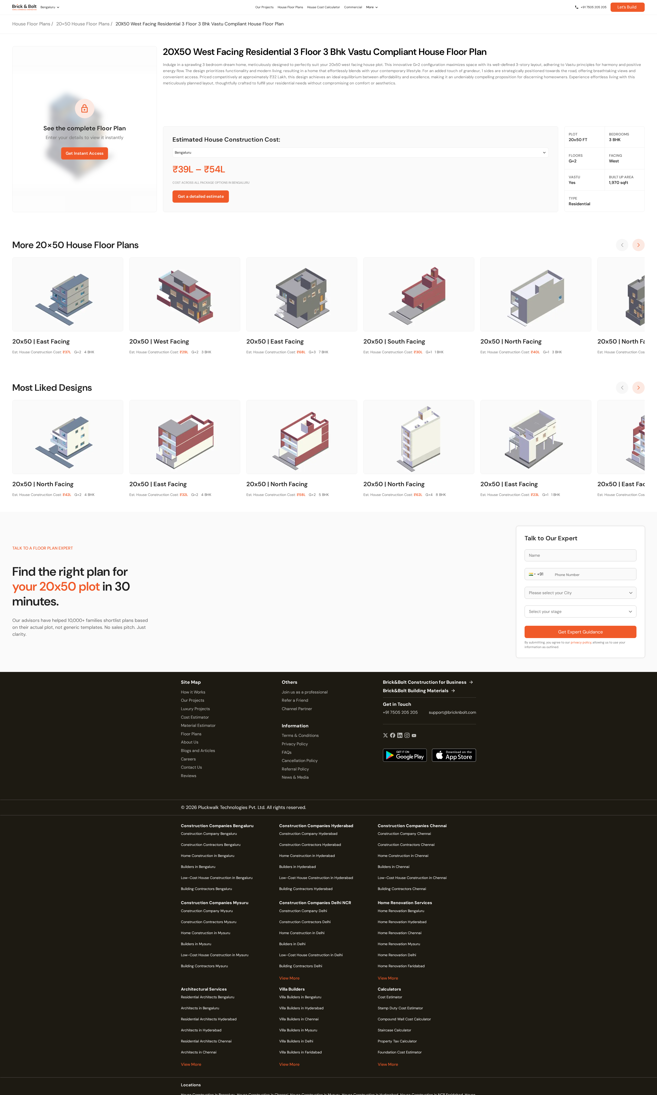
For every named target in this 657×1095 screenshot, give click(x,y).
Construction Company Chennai (404, 833)
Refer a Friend (295, 700)
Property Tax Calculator (397, 1041)
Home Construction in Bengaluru (207, 855)
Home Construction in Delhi (301, 933)
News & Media (295, 777)
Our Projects (192, 700)
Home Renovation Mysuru (399, 944)
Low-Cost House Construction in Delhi (311, 955)
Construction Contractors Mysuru (208, 922)
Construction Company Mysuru (207, 910)
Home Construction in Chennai (403, 855)
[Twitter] (385, 735)
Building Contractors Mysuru (204, 966)
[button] (532, 574)
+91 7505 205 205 (400, 712)
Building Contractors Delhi (300, 966)
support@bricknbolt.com (452, 712)
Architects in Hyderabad (201, 1030)
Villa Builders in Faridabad (300, 1052)
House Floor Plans (31, 24)
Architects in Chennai (198, 1052)
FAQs (287, 752)
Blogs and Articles (198, 750)
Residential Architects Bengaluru (207, 997)
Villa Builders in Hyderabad (301, 1008)
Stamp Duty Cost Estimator (400, 1008)
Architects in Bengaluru (200, 1008)
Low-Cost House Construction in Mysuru (214, 955)
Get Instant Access (84, 153)
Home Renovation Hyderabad (402, 922)
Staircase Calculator (394, 1030)
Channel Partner (297, 708)
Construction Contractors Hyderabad (310, 844)
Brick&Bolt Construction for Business (425, 682)
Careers (188, 759)
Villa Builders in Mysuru (298, 1030)
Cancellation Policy (300, 760)
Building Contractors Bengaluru (206, 888)
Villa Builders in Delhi (296, 1041)
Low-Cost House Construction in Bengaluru (217, 877)
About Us (189, 742)
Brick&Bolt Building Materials (416, 691)
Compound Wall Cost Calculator (404, 1019)
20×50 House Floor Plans (83, 24)
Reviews (188, 775)
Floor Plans (191, 734)
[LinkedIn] (399, 735)
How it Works (193, 692)
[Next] (638, 245)
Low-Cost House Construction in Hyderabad (316, 877)
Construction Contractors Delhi (305, 922)
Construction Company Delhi (303, 910)
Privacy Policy (295, 744)
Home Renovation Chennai (399, 933)
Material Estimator (198, 725)
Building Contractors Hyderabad (306, 888)
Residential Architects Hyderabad (209, 1019)
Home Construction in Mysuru (205, 933)
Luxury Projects (195, 708)
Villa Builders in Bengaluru (300, 997)
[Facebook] (392, 735)
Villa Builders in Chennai (298, 1019)
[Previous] (622, 245)
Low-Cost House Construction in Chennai (412, 877)
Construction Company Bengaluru (209, 833)
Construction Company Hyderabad (308, 833)
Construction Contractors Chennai (406, 844)
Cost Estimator (195, 717)
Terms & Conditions (300, 735)
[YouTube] (414, 735)
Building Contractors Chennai (402, 888)
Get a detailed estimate (201, 196)
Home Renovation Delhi (397, 955)
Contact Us (191, 767)
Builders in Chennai (393, 866)
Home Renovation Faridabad (401, 966)
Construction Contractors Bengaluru (210, 844)
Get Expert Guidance (580, 632)
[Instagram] (407, 735)
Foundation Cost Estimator (400, 1052)
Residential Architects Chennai (206, 1041)
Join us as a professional (305, 692)
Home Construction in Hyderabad (307, 855)
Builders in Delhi (292, 944)
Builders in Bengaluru (198, 866)
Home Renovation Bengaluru (401, 910)
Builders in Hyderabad (297, 866)
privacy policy (581, 642)
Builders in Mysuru (196, 944)
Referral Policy (295, 769)
